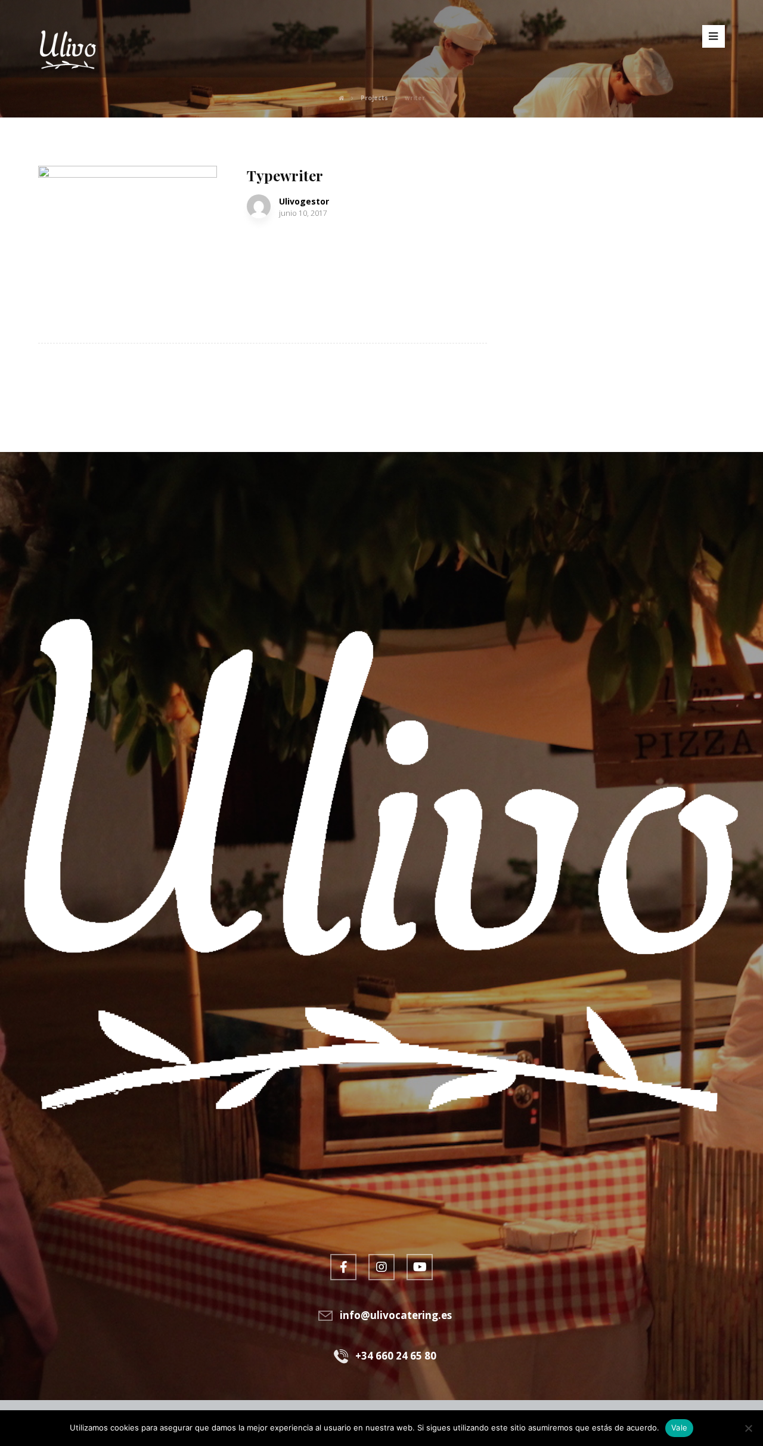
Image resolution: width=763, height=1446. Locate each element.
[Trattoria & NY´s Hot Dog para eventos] (68, 48)
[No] (748, 1428)
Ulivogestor (304, 201)
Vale (679, 1427)
